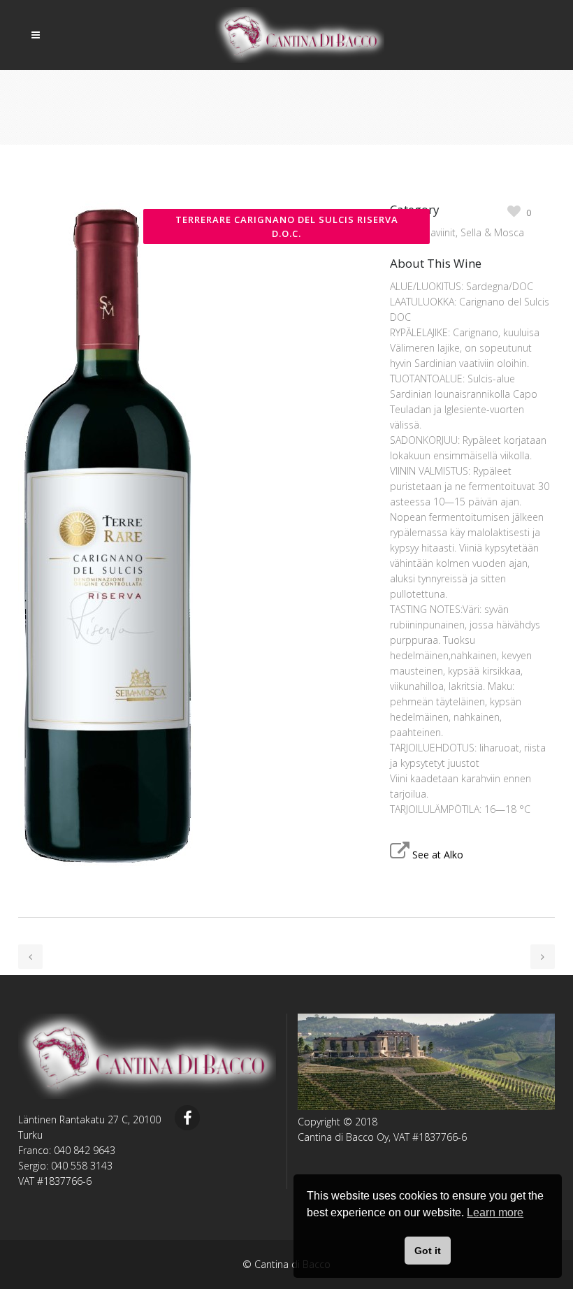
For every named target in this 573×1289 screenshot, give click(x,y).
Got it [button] (427, 1250)
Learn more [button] (495, 1212)
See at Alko (437, 854)
